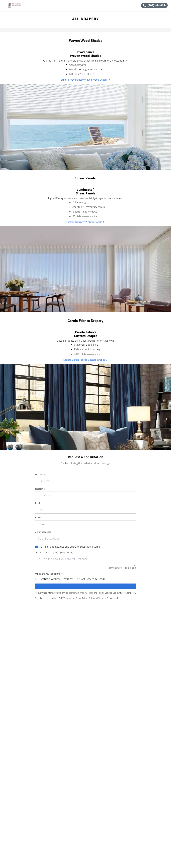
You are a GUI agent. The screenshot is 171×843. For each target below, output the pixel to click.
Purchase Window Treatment (56, 579)
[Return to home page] (18, 5)
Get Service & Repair (93, 579)
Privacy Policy (88, 598)
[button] (3, 5)
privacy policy (129, 592)
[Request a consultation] (85, 586)
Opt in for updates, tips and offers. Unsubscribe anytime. (69, 546)
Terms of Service (105, 598)
